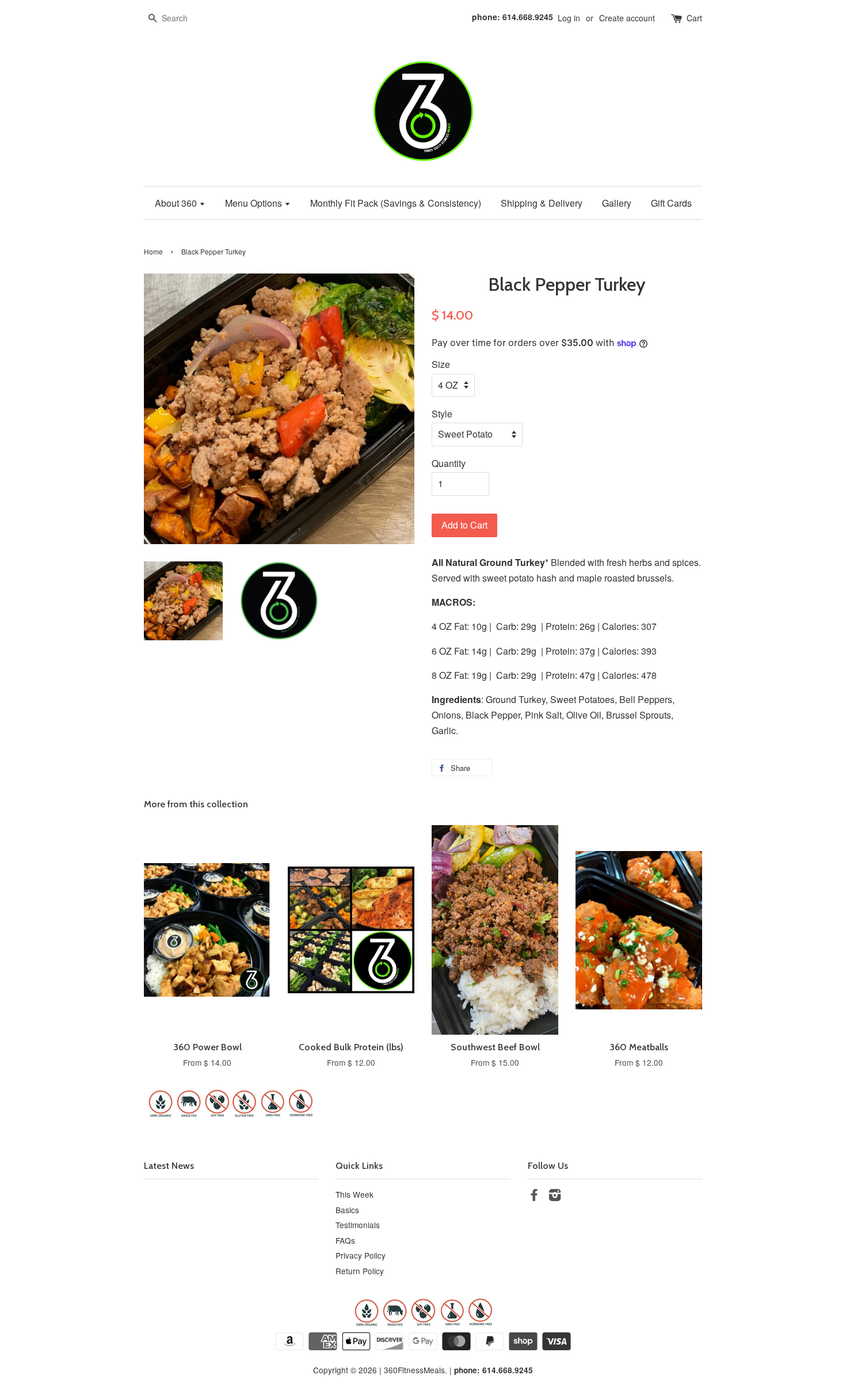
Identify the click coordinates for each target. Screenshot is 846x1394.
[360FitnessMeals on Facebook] (534, 1196)
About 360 (177, 203)
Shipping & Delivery (541, 203)
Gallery (616, 203)
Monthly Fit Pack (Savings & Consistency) (395, 203)
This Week (355, 1194)
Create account (627, 18)
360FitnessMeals (414, 1370)
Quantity (449, 463)
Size (441, 364)
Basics (347, 1210)
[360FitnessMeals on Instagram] (554, 1196)
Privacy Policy (361, 1255)
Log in (569, 18)
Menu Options (254, 203)
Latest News (169, 1165)
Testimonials (358, 1224)
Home (153, 251)
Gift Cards (671, 203)
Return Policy (360, 1271)
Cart (694, 18)
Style (442, 413)
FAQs (345, 1240)
